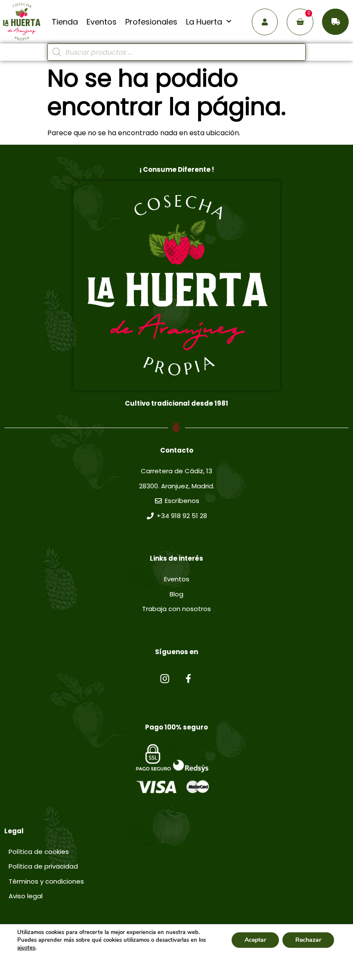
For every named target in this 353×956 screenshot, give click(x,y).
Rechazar (308, 940)
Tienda (65, 22)
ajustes (26, 948)
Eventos (102, 22)
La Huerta (204, 22)
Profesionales (151, 22)
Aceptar (255, 940)
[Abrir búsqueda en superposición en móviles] (176, 52)
